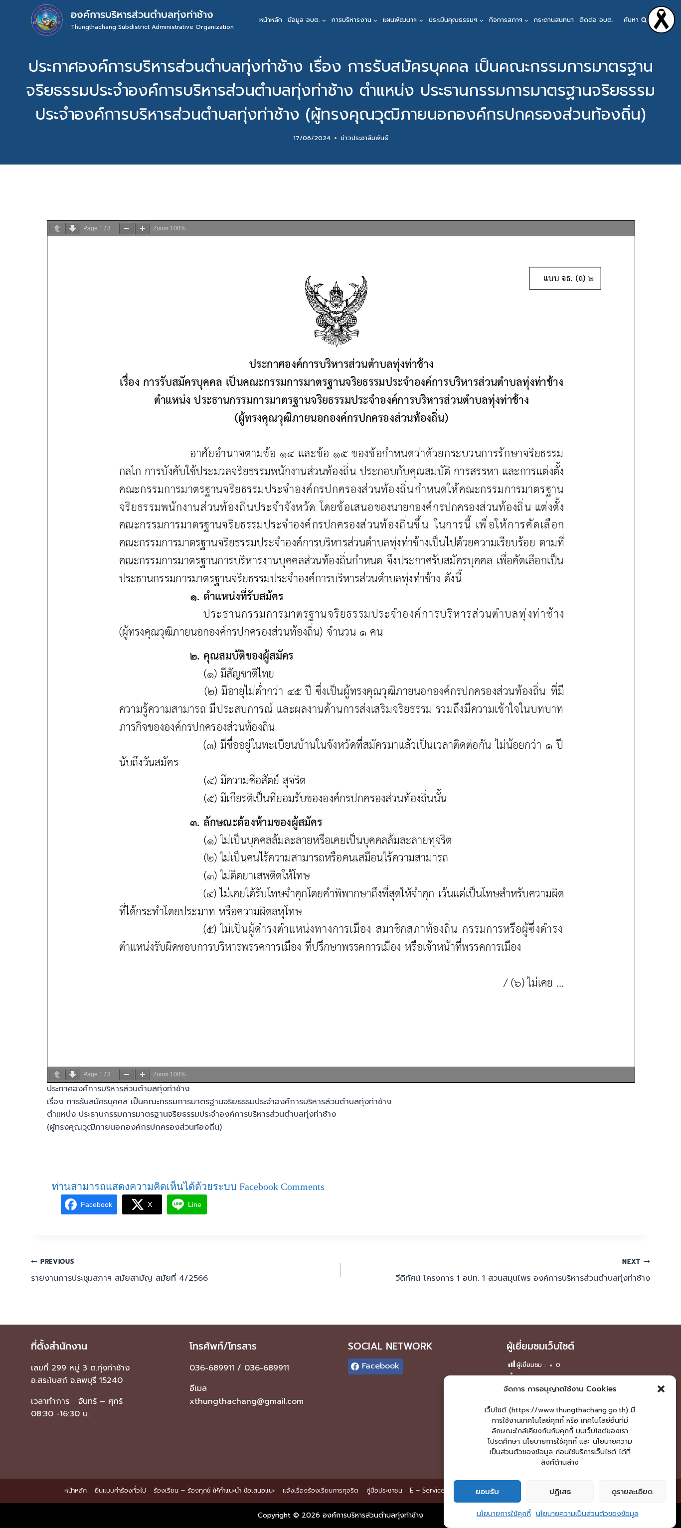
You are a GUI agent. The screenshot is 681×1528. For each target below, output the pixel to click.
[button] (661, 1389)
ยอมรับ (487, 1491)
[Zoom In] (142, 228)
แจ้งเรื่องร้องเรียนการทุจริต (320, 1490)
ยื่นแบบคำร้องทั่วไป (120, 1490)
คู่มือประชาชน (384, 1490)
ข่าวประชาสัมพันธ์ (364, 138)
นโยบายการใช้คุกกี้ (504, 1514)
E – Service (427, 1490)
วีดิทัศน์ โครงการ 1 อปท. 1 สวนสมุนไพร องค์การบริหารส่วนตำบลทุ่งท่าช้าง (522, 1270)
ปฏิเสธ (560, 1491)
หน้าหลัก (270, 19)
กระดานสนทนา (554, 19)
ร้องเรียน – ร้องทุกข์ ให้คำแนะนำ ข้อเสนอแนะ (214, 1490)
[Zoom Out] (126, 228)
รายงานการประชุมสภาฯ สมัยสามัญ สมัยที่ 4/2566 (119, 1270)
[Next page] (72, 228)
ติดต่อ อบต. (596, 19)
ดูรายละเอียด (632, 1491)
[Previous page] (56, 228)
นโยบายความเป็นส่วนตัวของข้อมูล (587, 1514)
